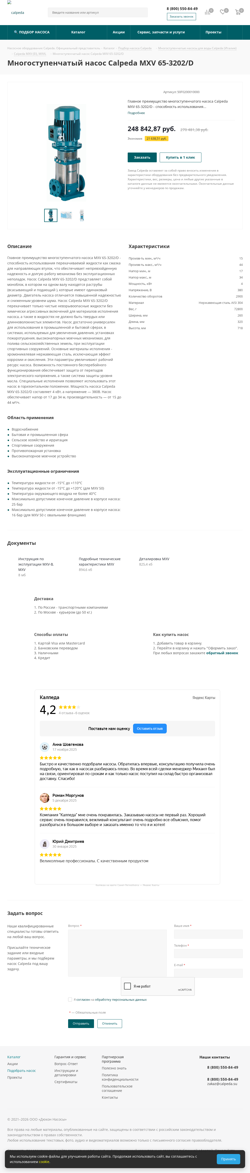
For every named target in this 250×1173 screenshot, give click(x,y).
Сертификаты (65, 1081)
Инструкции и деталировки (66, 1072)
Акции (12, 1063)
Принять (228, 1159)
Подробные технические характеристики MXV (100, 562)
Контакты (110, 1097)
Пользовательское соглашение (117, 1088)
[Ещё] (235, 32)
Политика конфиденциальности (120, 1077)
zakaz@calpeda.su (222, 1084)
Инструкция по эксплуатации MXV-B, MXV (35, 564)
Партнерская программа (113, 1059)
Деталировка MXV (154, 559)
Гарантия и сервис (70, 1057)
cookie (44, 1161)
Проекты (14, 1077)
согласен (83, 999)
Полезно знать (114, 1068)
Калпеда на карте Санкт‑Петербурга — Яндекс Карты (127, 885)
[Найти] (142, 12)
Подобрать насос (21, 1070)
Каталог (14, 1057)
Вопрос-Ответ (66, 1063)
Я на (110, 999)
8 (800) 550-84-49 (182, 8)
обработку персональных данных (121, 999)
